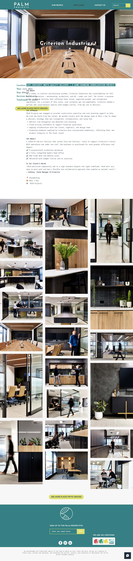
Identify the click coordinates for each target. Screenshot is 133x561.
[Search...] (128, 5)
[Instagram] (65, 543)
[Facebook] (60, 543)
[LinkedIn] (70, 543)
